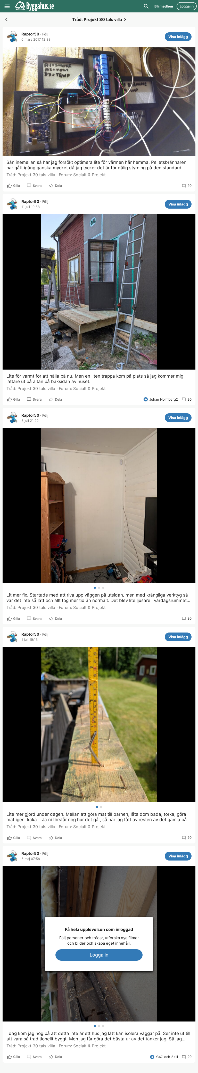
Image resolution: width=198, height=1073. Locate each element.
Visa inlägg (178, 36)
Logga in (99, 955)
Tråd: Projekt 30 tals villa (30, 174)
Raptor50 (30, 34)
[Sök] (146, 6)
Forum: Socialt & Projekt (82, 174)
